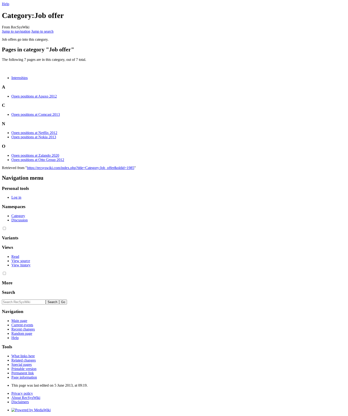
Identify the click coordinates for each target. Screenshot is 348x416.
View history (21, 265)
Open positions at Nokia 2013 (33, 137)
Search (8, 292)
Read (15, 257)
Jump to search (42, 31)
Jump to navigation (16, 31)
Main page (19, 321)
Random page (21, 333)
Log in (16, 197)
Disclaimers (20, 402)
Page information (24, 377)
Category (18, 216)
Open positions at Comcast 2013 (35, 114)
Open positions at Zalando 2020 (35, 155)
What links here (23, 356)
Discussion (19, 220)
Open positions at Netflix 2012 (34, 133)
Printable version (23, 369)
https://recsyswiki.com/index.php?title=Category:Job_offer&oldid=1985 (80, 168)
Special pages (21, 364)
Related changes (23, 360)
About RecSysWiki (25, 398)
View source (20, 261)
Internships (19, 78)
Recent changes (23, 329)
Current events (22, 325)
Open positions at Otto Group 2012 (37, 160)
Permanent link (22, 373)
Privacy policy (22, 393)
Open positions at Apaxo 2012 (34, 96)
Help (5, 4)
